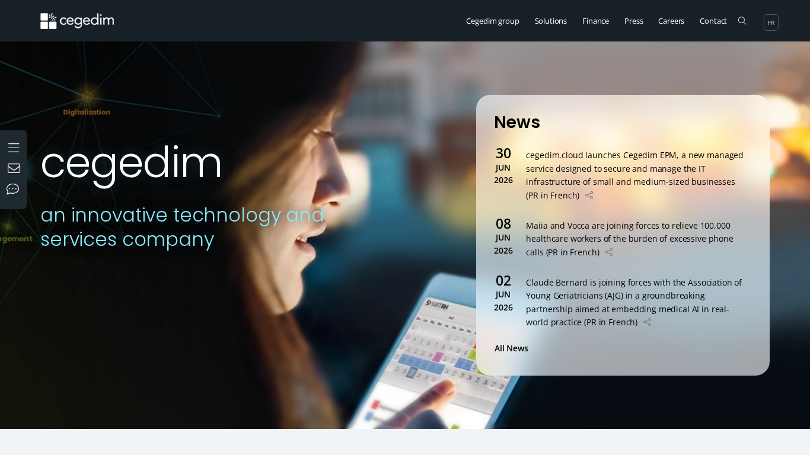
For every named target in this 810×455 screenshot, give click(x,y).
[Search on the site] (742, 20)
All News (514, 348)
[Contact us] (15, 169)
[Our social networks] (15, 190)
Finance (595, 20)
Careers (671, 20)
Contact (713, 20)
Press (633, 20)
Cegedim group (492, 20)
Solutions (551, 20)
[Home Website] (86, 15)
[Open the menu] (15, 146)
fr (771, 22)
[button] (589, 195)
